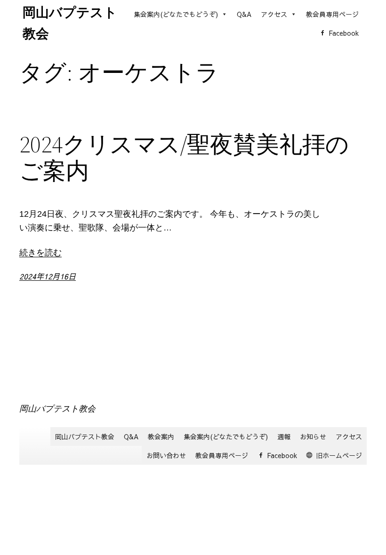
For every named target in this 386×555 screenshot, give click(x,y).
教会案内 (161, 436)
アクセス (274, 14)
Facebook (344, 33)
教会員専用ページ (332, 14)
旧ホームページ (339, 455)
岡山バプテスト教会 (57, 408)
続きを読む (40, 252)
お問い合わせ (166, 455)
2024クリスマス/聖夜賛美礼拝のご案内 (184, 157)
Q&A (244, 14)
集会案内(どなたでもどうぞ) (176, 14)
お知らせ (313, 436)
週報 (283, 436)
